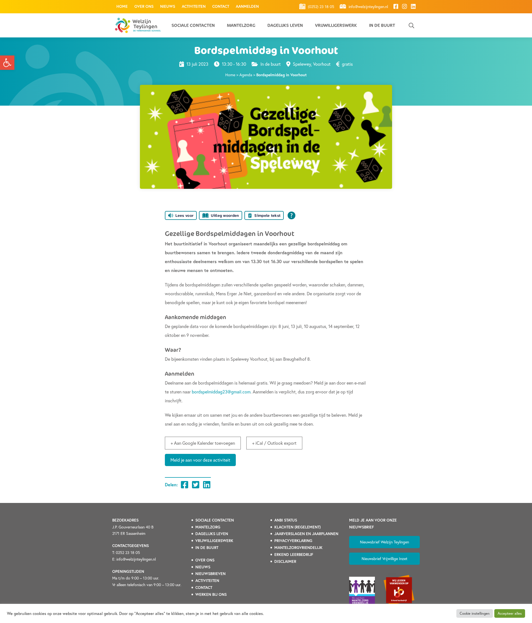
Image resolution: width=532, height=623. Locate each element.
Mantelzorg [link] (241, 25)
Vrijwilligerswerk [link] (336, 25)
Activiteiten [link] (194, 6)
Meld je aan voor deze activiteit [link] (200, 460)
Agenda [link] (245, 74)
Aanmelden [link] (247, 6)
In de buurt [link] (382, 25)
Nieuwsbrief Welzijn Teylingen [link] (384, 542)
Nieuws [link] (167, 6)
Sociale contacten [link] (193, 25)
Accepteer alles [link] (510, 613)
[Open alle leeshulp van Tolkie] (291, 215)
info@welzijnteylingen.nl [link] (367, 6)
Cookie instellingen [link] (475, 613)
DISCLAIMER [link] (285, 561)
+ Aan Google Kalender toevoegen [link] (203, 443)
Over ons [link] (144, 6)
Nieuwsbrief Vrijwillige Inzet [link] (384, 558)
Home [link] (122, 6)
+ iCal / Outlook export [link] (274, 443)
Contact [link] (220, 6)
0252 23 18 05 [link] (128, 552)
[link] (7, 62)
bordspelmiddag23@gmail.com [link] (221, 392)
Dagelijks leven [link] (285, 25)
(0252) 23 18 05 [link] (320, 6)
